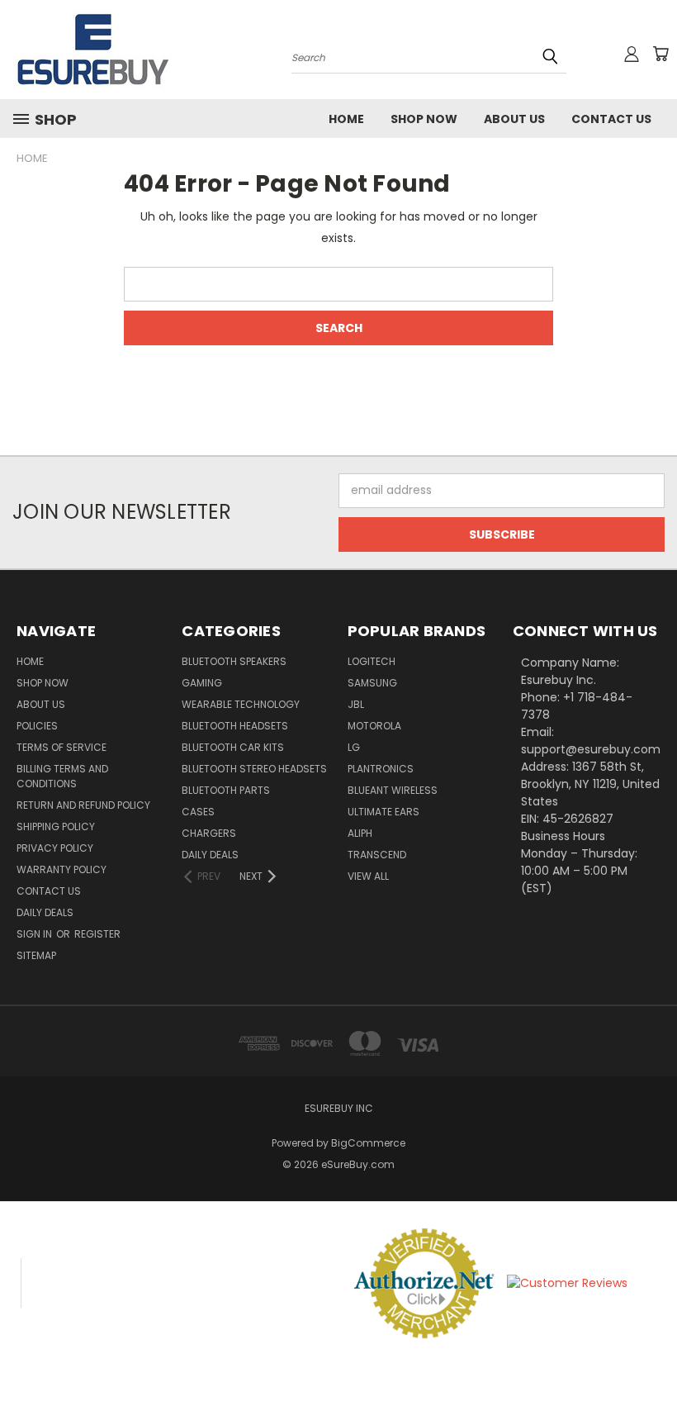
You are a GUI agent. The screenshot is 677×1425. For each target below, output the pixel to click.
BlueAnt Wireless (393, 790)
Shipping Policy (56, 826)
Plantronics (381, 769)
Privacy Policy (55, 848)
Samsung (372, 683)
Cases (198, 812)
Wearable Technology (241, 704)
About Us (514, 119)
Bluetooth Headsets (235, 726)
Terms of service (62, 747)
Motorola (374, 726)
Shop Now (424, 119)
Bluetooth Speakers (234, 661)
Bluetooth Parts (226, 790)
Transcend (377, 855)
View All (368, 876)
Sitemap (36, 955)
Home (346, 119)
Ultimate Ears (383, 812)
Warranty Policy (62, 869)
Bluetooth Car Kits (233, 747)
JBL (356, 704)
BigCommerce (368, 1143)
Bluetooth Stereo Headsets (254, 769)
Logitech (371, 661)
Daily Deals (45, 912)
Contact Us (611, 119)
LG (354, 747)
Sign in (35, 934)
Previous (652, 1373)
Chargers (209, 833)
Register (97, 934)
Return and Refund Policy (83, 805)
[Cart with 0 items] (660, 53)
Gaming (202, 683)
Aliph (360, 833)
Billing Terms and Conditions (62, 776)
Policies (37, 726)
